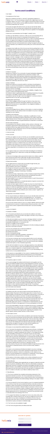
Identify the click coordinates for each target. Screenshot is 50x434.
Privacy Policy (3, 429)
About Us (44, 2)
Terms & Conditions (13, 429)
